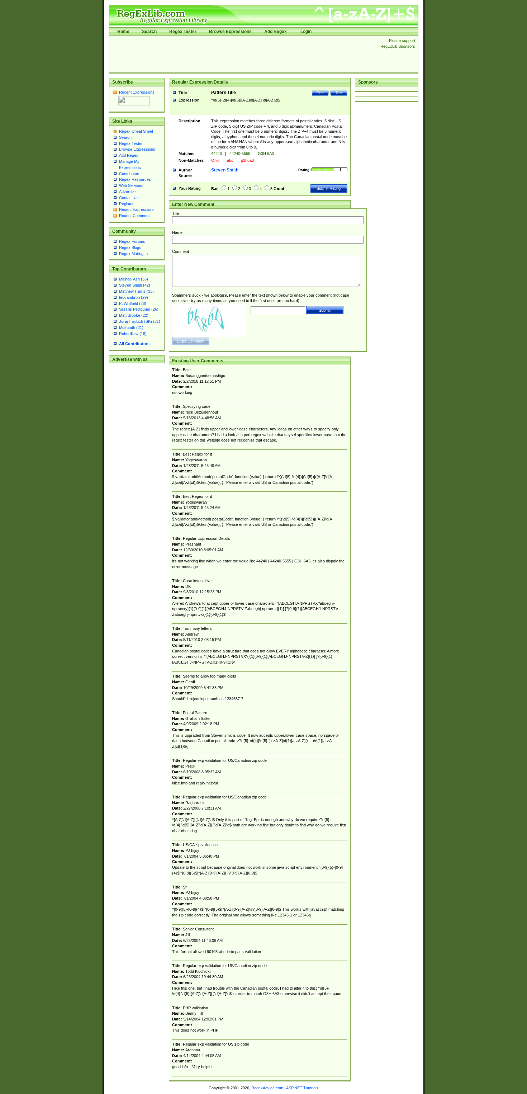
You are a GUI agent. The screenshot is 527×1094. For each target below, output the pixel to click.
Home (123, 31)
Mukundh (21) (131, 327)
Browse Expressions (230, 31)
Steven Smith (224, 170)
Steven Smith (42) (134, 285)
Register (126, 204)
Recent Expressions (137, 92)
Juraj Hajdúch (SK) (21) (139, 321)
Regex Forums (132, 241)
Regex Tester (182, 31)
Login (306, 31)
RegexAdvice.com (267, 1088)
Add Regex (275, 31)
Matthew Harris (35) (136, 291)
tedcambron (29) (133, 297)
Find (320, 93)
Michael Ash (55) (133, 279)
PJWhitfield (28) (132, 303)
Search (149, 31)
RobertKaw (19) (133, 333)
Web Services (131, 185)
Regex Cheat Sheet (136, 131)
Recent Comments (135, 215)
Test (339, 93)
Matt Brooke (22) (133, 315)
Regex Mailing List (135, 253)
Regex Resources (135, 179)
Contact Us (129, 197)
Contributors (130, 173)
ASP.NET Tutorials (302, 1088)
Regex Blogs (130, 247)
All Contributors (134, 343)
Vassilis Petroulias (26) (138, 309)
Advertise (127, 191)
